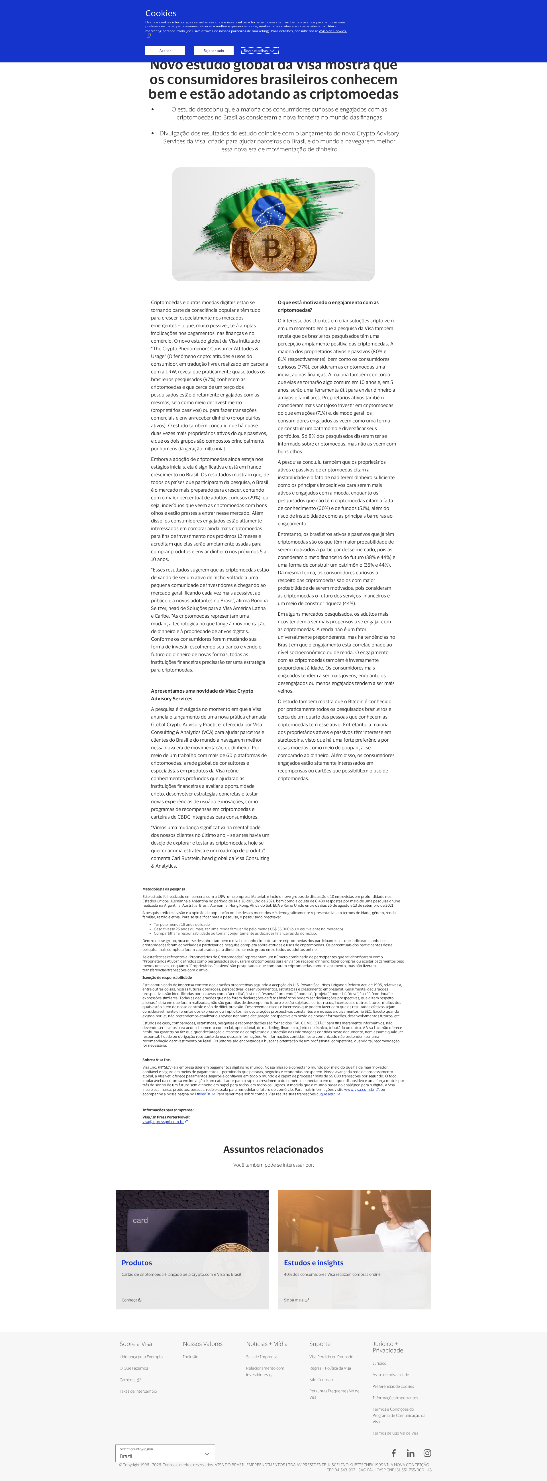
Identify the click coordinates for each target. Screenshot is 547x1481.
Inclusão (190, 1356)
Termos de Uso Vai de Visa (396, 1433)
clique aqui (326, 1094)
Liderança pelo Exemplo (141, 1356)
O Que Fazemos (134, 1368)
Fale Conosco (321, 1379)
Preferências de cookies (393, 1386)
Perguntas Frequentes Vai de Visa (334, 1393)
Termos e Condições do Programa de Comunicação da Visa (399, 1415)
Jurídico (379, 1363)
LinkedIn (202, 1094)
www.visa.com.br (359, 1089)
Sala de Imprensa (261, 1356)
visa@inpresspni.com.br (163, 1122)
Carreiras (127, 1379)
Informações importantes (395, 1397)
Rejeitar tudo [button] (214, 50)
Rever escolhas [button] (256, 50)
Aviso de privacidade (391, 1374)
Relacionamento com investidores (265, 1371)
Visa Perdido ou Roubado (331, 1356)
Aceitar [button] (165, 50)
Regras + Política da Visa (330, 1368)
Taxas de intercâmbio (138, 1391)
